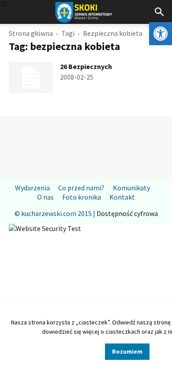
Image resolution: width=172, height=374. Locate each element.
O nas (45, 197)
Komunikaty (131, 188)
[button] (160, 33)
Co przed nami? (81, 188)
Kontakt (122, 197)
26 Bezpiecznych (86, 66)
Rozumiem (127, 351)
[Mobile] (4, 4)
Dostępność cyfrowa (127, 213)
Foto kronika (81, 197)
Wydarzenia (32, 188)
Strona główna (31, 33)
